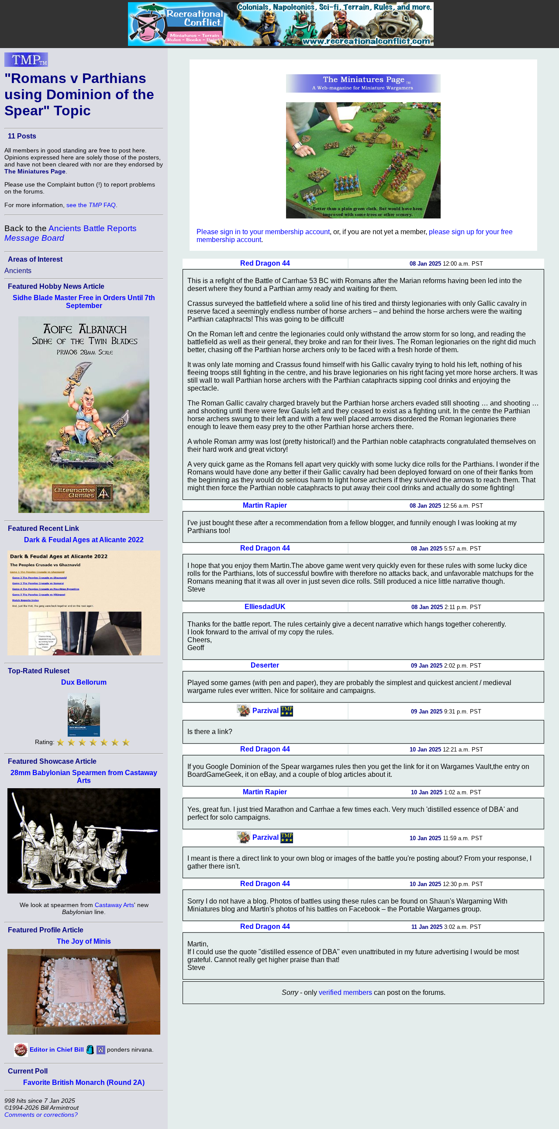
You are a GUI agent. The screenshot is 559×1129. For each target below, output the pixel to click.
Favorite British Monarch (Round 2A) (84, 1082)
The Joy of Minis (84, 941)
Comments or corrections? (41, 1114)
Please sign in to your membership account (263, 231)
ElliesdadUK (265, 606)
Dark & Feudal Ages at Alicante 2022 (84, 540)
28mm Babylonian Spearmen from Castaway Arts (83, 776)
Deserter (265, 665)
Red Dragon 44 (265, 263)
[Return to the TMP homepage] (26, 62)
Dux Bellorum (84, 682)
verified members (345, 992)
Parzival (265, 710)
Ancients (17, 270)
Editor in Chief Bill (57, 1049)
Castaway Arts (114, 904)
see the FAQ (91, 204)
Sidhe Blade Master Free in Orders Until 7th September (84, 301)
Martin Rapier (265, 505)
